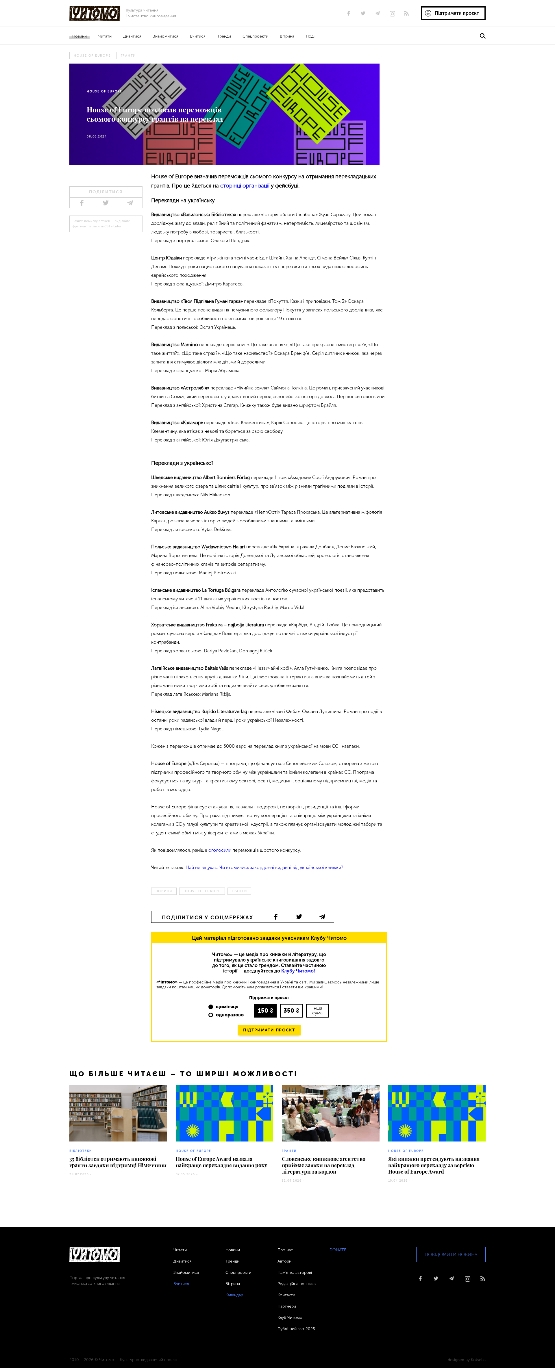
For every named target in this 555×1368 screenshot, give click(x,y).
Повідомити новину (451, 1254)
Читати (105, 36)
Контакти (286, 1295)
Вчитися (198, 36)
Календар (234, 1295)
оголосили (219, 850)
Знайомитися (165, 36)
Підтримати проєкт (269, 1030)
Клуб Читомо (290, 1317)
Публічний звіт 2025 (296, 1328)
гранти (128, 55)
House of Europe (92, 55)
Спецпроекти (255, 36)
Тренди (224, 36)
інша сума (317, 1010)
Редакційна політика (297, 1283)
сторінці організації (244, 185)
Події (310, 36)
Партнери (287, 1306)
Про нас (285, 1250)
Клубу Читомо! (298, 971)
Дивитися (132, 36)
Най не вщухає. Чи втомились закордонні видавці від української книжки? (264, 867)
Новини (79, 36)
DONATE (338, 1250)
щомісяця (227, 1006)
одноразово (230, 1015)
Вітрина (287, 36)
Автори (284, 1261)
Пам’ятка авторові (295, 1272)
